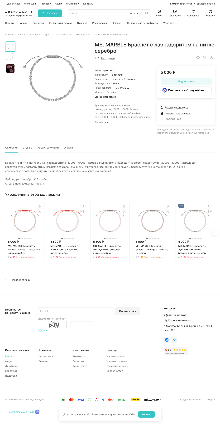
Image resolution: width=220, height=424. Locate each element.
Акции (9, 361)
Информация (81, 350)
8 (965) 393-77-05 (181, 3)
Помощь (111, 350)
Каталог (9, 356)
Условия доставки (116, 361)
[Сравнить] (204, 57)
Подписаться (127, 311)
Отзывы (28, 147)
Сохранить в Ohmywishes (186, 90)
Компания (45, 350)
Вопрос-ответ (114, 370)
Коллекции (11, 370)
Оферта (210, 399)
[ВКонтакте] (167, 340)
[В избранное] (198, 57)
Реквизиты (79, 356)
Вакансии (78, 361)
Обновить (44, 330)
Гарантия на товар (117, 366)
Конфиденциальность (189, 399)
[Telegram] (174, 340)
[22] (52, 77)
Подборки (11, 375)
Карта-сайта (80, 366)
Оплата (68, 147)
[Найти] (147, 13)
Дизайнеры (11, 366)
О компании (46, 356)
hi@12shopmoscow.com (177, 320)
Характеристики (48, 147)
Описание (11, 147)
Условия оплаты (115, 356)
